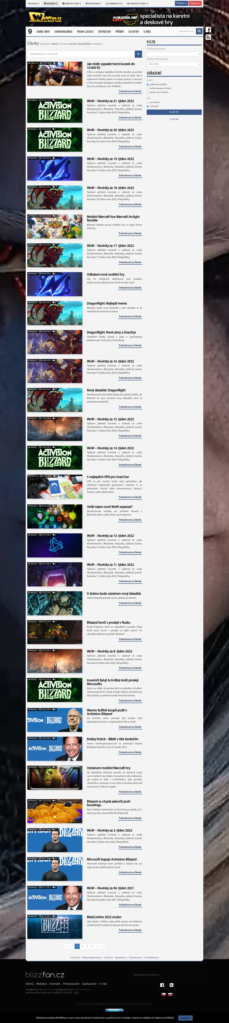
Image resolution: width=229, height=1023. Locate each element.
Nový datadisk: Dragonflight (106, 390)
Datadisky (104, 32)
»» (102, 946)
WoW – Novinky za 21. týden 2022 (110, 101)
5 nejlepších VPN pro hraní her (108, 477)
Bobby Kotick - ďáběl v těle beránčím (112, 739)
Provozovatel (71, 984)
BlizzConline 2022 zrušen (104, 917)
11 (56, 622)
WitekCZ (34, 100)
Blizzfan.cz (33, 3)
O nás (147, 32)
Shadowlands (63, 32)
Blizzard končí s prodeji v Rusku (108, 622)
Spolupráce (89, 984)
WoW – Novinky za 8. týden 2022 (109, 651)
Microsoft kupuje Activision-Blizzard (112, 859)
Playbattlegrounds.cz (92, 958)
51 (56, 100)
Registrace (195, 3)
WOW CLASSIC (85, 32)
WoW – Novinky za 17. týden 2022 (110, 246)
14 (56, 187)
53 (56, 390)
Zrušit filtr (174, 119)
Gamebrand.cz (135, 958)
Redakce (41, 984)
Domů (29, 984)
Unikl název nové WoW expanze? (110, 507)
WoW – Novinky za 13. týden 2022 (110, 536)
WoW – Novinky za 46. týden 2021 (110, 888)
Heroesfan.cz (94, 3)
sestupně (154, 106)
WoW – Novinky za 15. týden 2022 (110, 419)
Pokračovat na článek (130, 91)
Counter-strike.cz (138, 3)
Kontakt (55, 984)
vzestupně (155, 102)
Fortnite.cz (75, 958)
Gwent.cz (108, 958)
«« (67, 946)
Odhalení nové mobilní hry (105, 274)
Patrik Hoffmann (81, 989)
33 (56, 859)
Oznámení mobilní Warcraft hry (108, 768)
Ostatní (134, 32)
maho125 (34, 63)
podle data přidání (158, 84)
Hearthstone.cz (72, 3)
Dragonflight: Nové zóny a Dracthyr (111, 332)
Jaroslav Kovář (46, 989)
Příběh (120, 32)
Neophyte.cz (121, 958)
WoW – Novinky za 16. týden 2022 (110, 361)
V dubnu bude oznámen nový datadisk (114, 593)
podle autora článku (159, 92)
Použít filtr (174, 112)
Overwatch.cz (115, 3)
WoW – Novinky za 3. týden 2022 (109, 830)
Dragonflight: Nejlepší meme (107, 303)
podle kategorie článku (160, 88)
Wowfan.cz (52, 3)
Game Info (43, 32)
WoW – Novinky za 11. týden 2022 (110, 565)
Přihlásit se (181, 3)
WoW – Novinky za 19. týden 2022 (110, 159)
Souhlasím (185, 1017)
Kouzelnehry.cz (152, 958)
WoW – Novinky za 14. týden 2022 (110, 448)
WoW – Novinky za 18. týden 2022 (110, 188)
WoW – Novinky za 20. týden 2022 (110, 130)
